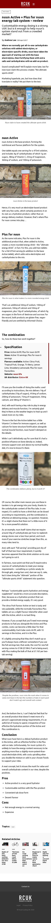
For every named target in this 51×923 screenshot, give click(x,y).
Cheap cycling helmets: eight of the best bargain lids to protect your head (5, 855)
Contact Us (25, 886)
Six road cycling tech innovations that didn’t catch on (25, 856)
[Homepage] (25, 897)
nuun (13, 827)
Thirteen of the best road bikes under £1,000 (15, 854)
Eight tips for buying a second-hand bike (46, 854)
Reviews (6, 11)
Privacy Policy (27, 905)
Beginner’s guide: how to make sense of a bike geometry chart (35, 856)
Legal (18, 905)
